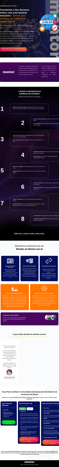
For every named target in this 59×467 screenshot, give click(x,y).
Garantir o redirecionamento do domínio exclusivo (8, 422)
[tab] (22, 408)
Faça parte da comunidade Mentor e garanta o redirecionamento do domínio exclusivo (29, 440)
